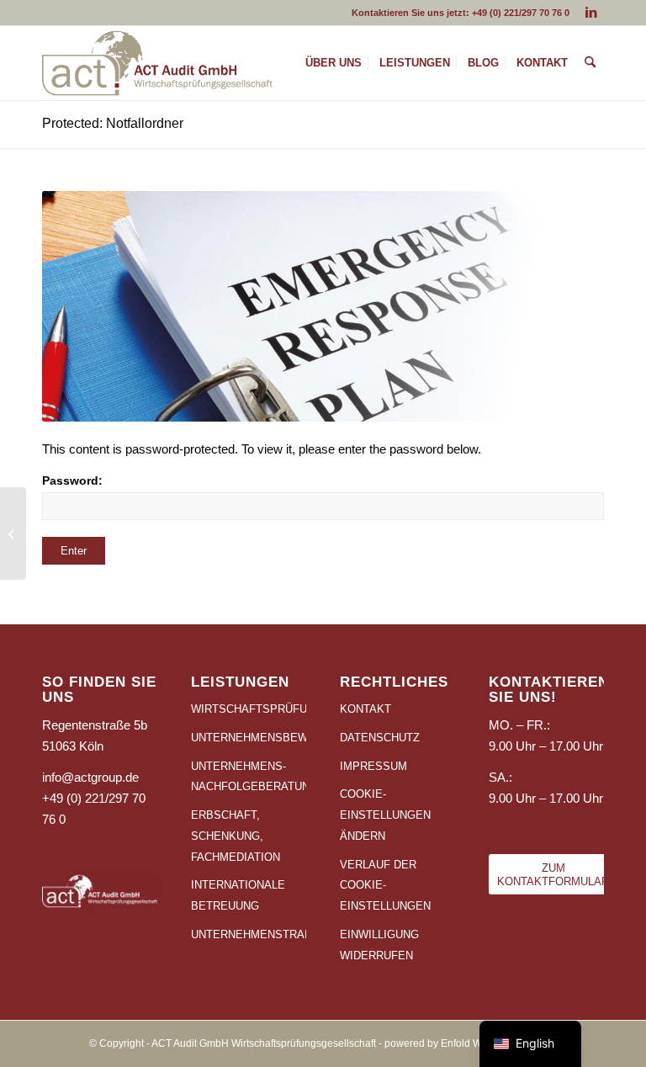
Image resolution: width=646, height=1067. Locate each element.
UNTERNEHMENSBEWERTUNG (248, 737)
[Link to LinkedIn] (591, 12)
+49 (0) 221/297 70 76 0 (520, 13)
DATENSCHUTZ (380, 737)
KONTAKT (365, 709)
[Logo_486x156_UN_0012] (157, 63)
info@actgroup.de (90, 777)
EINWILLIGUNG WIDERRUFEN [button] (379, 945)
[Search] (590, 63)
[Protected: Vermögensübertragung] (13, 533)
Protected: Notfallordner (112, 123)
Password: (72, 481)
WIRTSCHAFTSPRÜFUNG (248, 709)
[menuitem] (333, 63)
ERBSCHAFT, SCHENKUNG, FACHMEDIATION (235, 836)
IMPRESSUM (373, 766)
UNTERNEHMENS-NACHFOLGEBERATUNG (248, 777)
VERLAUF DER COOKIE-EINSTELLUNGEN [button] (385, 885)
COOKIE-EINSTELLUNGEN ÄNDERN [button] (385, 815)
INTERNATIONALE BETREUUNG (238, 895)
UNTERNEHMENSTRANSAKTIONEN (248, 934)
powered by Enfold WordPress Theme (471, 1043)
